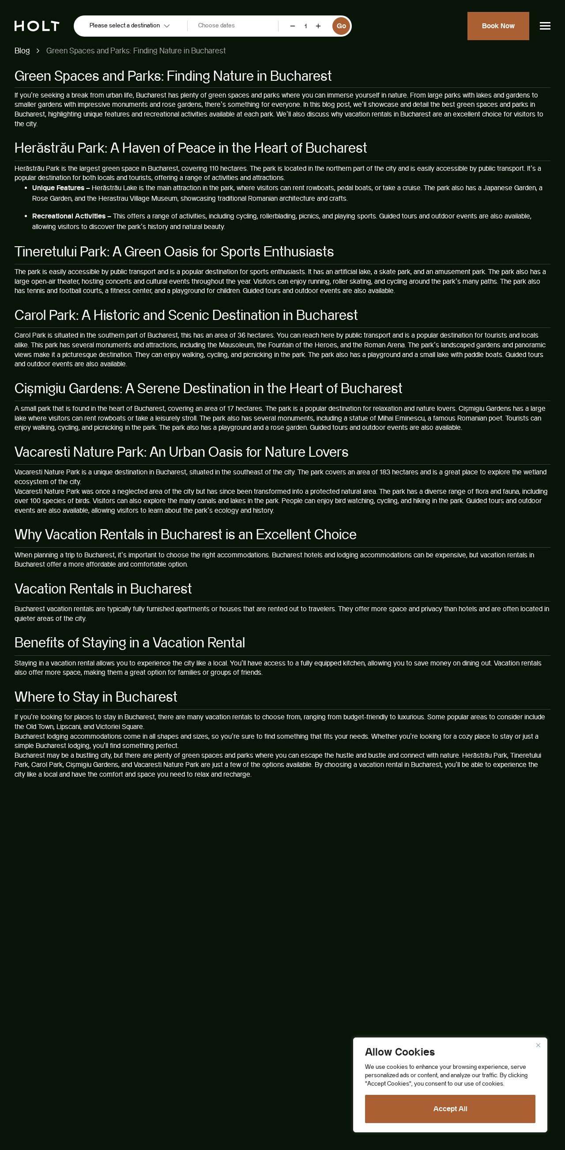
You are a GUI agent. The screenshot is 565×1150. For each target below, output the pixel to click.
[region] (450, 1084)
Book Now (498, 26)
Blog (22, 50)
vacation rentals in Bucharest (388, 114)
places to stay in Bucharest (114, 717)
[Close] (538, 1045)
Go (341, 26)
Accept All (450, 1109)
